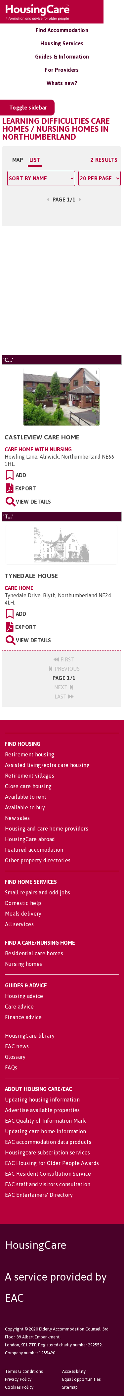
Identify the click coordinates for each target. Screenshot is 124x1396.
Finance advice (23, 1017)
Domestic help (23, 903)
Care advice (19, 1007)
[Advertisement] (62, 289)
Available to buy (25, 807)
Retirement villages (29, 776)
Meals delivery (23, 914)
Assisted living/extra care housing (47, 765)
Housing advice (24, 996)
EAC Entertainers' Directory (39, 1195)
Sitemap (70, 1387)
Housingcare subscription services (47, 1152)
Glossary (15, 1057)
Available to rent (25, 797)
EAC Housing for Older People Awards (52, 1163)
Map (17, 160)
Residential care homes (34, 953)
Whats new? (62, 83)
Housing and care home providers (46, 829)
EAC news (17, 1046)
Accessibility (74, 1371)
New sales (17, 818)
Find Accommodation (62, 30)
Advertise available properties (42, 1110)
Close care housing (28, 786)
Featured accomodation (34, 850)
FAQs (11, 1067)
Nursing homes (23, 964)
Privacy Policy (18, 1379)
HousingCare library (30, 1036)
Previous (66, 669)
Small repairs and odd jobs (37, 892)
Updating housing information (42, 1100)
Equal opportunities (81, 1379)
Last (61, 696)
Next (61, 687)
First (66, 659)
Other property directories (37, 860)
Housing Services (61, 43)
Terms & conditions (24, 1371)
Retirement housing (30, 754)
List (34, 160)
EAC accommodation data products (48, 1142)
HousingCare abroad (30, 839)
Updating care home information (45, 1131)
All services (19, 924)
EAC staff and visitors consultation (47, 1184)
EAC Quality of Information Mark (45, 1121)
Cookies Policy (19, 1387)
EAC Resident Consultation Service (48, 1174)
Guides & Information (62, 57)
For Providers (62, 70)
